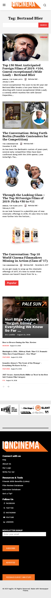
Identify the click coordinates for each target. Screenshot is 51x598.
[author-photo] (25, 79)
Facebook (10, 503)
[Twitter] (4, 508)
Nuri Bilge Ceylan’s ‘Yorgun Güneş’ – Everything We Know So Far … (24, 325)
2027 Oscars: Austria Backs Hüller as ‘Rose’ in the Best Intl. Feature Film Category (25, 375)
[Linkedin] (4, 522)
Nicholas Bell (33, 79)
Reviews (5, 346)
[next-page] (8, 386)
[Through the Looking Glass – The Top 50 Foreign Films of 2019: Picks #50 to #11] (25, 177)
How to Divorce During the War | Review (19, 342)
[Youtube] (4, 517)
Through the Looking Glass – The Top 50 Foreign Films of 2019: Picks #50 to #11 (23, 198)
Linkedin (9, 522)
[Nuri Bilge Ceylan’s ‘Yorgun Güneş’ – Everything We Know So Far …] (25, 310)
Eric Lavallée (10, 335)
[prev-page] (4, 386)
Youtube (10, 517)
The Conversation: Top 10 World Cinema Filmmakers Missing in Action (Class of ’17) (25, 257)
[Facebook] (4, 503)
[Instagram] (4, 512)
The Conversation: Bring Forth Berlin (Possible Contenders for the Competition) (25, 136)
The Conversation (10, 144)
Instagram (11, 513)
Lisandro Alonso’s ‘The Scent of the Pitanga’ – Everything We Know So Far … (22, 364)
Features (6, 357)
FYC (3, 380)
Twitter (9, 508)
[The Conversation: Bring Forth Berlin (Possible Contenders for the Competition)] (25, 115)
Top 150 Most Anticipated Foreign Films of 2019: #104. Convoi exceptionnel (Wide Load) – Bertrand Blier (23, 70)
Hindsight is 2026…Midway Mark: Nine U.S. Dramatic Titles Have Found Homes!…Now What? (24, 352)
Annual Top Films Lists (12, 79)
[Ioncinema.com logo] (26, 5)
